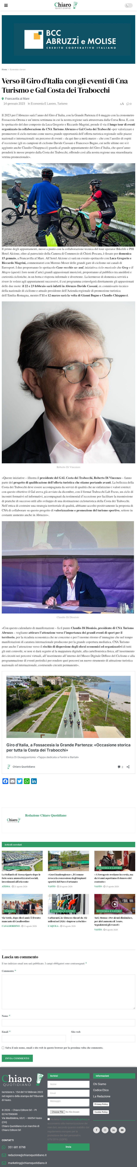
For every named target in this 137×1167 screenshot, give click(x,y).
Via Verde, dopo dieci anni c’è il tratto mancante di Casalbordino (21, 919)
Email (6, 1032)
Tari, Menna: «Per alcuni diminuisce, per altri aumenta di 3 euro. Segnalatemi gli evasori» (113, 921)
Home (4, 69)
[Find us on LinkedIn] (113, 1130)
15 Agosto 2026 (112, 886)
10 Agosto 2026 (69, 926)
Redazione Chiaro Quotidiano (45, 815)
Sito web (75, 1032)
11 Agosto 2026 (30, 926)
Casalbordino (11, 926)
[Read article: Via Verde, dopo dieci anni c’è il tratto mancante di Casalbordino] (22, 904)
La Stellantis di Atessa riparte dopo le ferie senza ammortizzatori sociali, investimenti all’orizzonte (21, 878)
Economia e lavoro (18, 69)
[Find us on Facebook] (96, 1130)
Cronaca (56, 868)
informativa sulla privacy (74, 1119)
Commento (9, 971)
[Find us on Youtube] (122, 1130)
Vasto (51, 886)
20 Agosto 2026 (65, 886)
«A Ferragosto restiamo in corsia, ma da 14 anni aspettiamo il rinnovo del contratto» (113, 878)
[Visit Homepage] (66, 5)
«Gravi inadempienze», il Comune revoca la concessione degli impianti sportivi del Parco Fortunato (67, 878)
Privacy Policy (101, 1104)
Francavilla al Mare (17, 98)
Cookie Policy (101, 1112)
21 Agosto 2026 (20, 886)
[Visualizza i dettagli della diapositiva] (68, 39)
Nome (6, 1016)
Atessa (6, 886)
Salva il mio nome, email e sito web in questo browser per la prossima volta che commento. (54, 1048)
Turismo (62, 103)
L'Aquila (53, 926)
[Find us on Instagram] (105, 1130)
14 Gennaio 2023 (14, 103)
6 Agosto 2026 (111, 929)
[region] (68, 39)
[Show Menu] (6, 5)
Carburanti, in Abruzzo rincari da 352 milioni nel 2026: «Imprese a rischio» (67, 919)
